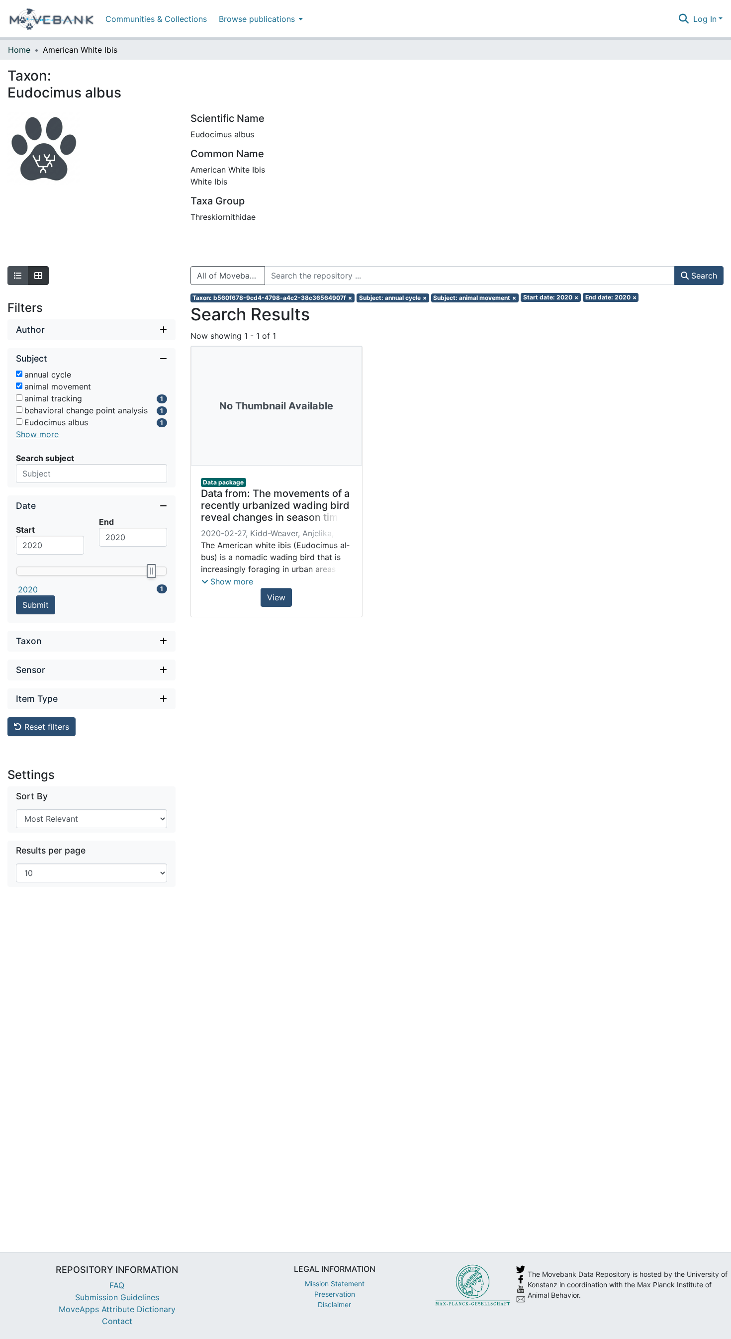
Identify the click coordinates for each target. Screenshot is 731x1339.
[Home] (51, 18)
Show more (37, 434)
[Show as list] (17, 275)
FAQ (116, 1285)
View (276, 597)
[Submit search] (684, 19)
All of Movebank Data (231, 276)
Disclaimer (334, 1304)
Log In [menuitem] (705, 19)
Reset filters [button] (45, 727)
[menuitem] (260, 18)
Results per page (51, 850)
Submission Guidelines (117, 1297)
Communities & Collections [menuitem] (156, 19)
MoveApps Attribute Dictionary (117, 1309)
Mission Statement (335, 1283)
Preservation (334, 1294)
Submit (35, 605)
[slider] (151, 571)
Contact (117, 1321)
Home (19, 50)
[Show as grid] (38, 275)
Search (703, 276)
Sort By (32, 796)
